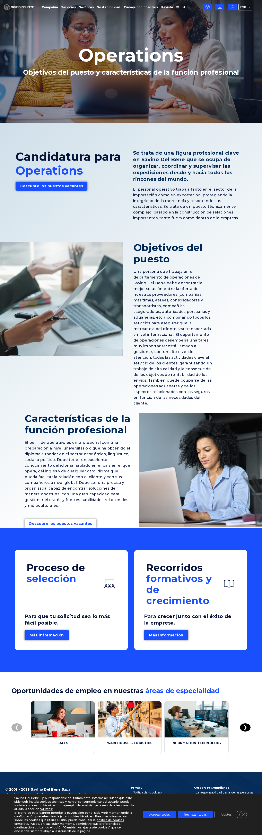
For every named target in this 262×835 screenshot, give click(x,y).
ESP (243, 7)
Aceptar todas (159, 814)
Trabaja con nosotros (141, 7)
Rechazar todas (195, 814)
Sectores (86, 7)
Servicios (68, 7)
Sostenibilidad (108, 7)
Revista (167, 7)
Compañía (50, 7)
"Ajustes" (46, 809)
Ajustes (226, 814)
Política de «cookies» (147, 792)
